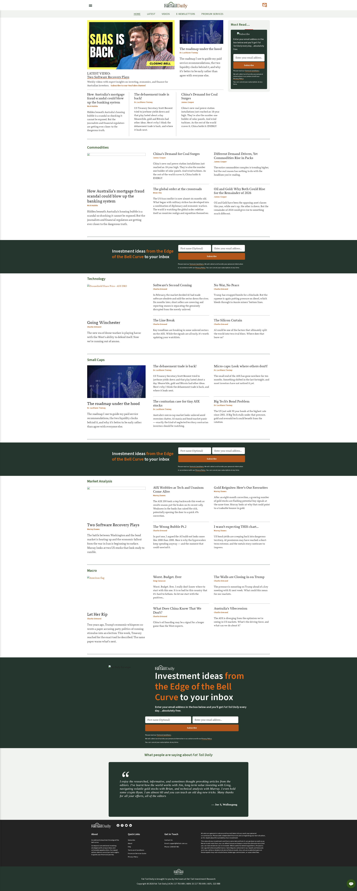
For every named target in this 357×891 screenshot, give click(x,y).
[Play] (131, 44)
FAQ (129, 847)
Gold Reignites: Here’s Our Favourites (241, 487)
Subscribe (131, 840)
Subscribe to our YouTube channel (128, 85)
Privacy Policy (238, 79)
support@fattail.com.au (178, 843)
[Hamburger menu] (89, 5)
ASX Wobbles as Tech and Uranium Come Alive (178, 489)
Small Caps (96, 359)
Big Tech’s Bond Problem (231, 401)
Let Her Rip (97, 614)
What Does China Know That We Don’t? (177, 610)
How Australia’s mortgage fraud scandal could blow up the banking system (106, 98)
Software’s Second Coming (172, 285)
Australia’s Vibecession (230, 608)
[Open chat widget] (351, 883)
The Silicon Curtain (228, 320)
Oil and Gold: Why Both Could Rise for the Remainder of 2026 (239, 191)
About (130, 843)
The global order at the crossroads (177, 189)
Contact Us (168, 840)
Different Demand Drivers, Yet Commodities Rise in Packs (236, 156)
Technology (96, 278)
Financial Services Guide (137, 853)
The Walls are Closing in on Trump (239, 577)
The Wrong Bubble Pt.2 (169, 527)
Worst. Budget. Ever (167, 577)
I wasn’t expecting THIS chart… (236, 527)
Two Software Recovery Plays (108, 77)
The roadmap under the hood (201, 49)
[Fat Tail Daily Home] (175, 3)
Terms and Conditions (136, 850)
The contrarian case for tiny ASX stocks (176, 403)
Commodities (98, 147)
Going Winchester (103, 322)
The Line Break (164, 320)
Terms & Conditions (252, 71)
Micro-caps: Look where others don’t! (240, 366)
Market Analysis (99, 481)
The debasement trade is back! (151, 96)
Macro (92, 570)
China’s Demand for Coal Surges (199, 96)
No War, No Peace (226, 285)
